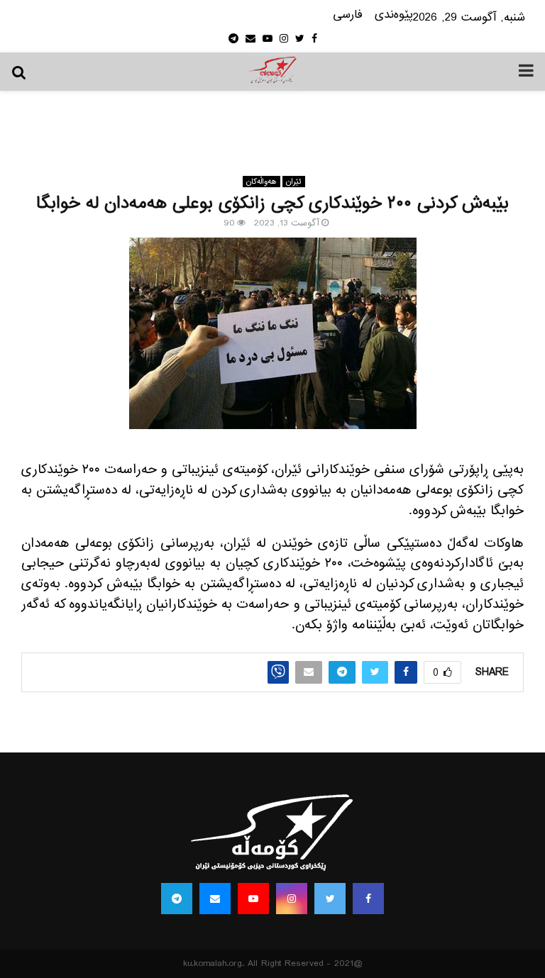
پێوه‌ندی (394, 15)
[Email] (215, 898)
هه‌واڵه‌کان (261, 181)
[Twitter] (330, 898)
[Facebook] (368, 898)
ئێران (294, 181)
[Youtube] (253, 898)
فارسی (348, 15)
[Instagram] (291, 898)
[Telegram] (176, 898)
